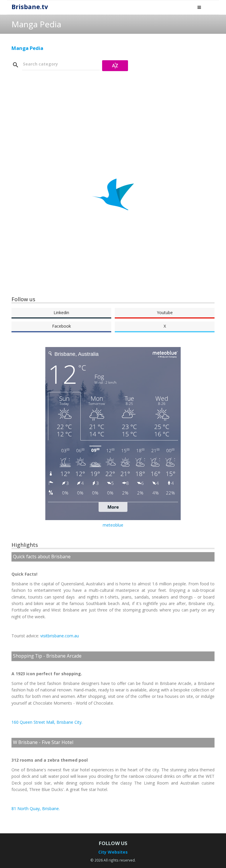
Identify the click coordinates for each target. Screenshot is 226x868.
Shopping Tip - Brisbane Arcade (47, 656)
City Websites (113, 852)
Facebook (61, 326)
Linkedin (61, 312)
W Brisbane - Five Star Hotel (43, 742)
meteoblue (113, 525)
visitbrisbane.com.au (59, 636)
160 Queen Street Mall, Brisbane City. (46, 722)
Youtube (165, 312)
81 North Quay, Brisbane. (35, 808)
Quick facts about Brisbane (42, 557)
